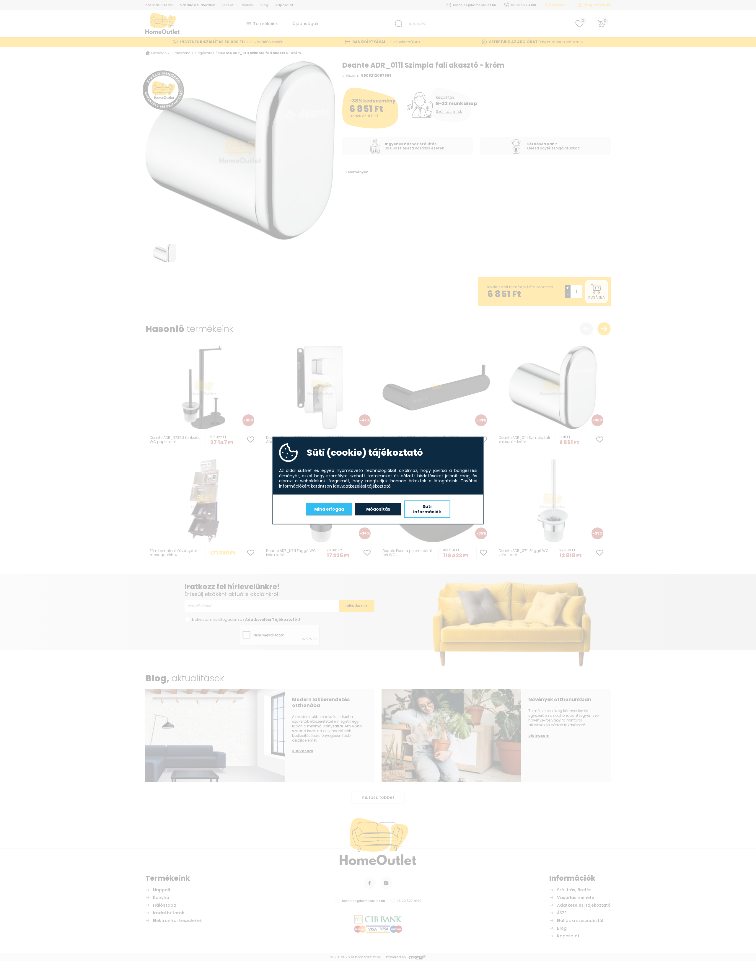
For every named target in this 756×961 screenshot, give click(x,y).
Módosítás (378, 509)
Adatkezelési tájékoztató (365, 486)
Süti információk (427, 509)
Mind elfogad (329, 509)
